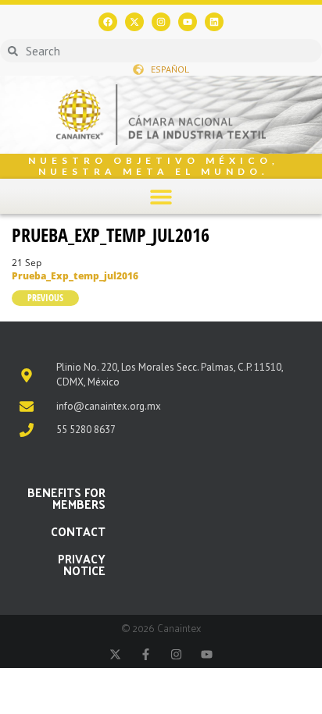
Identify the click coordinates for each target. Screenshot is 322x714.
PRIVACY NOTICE (82, 564)
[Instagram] (161, 21)
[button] (161, 196)
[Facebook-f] (146, 654)
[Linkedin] (214, 21)
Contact (78, 531)
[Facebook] (107, 21)
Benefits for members (66, 497)
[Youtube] (187, 21)
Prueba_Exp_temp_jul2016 (110, 234)
